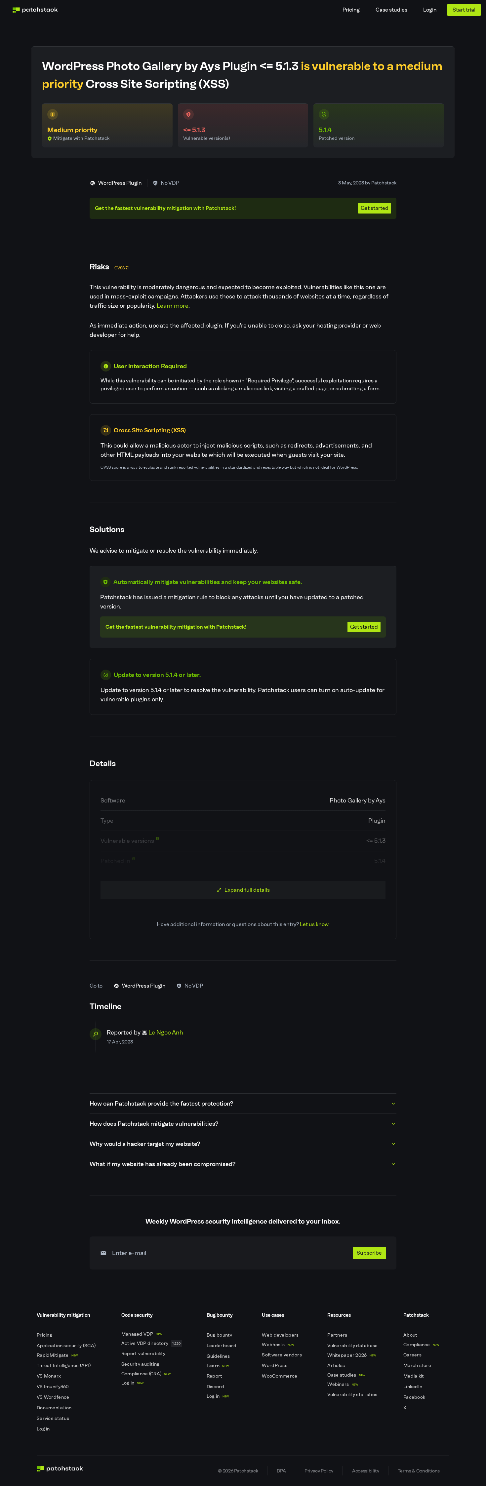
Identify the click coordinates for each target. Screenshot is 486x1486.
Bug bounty (220, 1335)
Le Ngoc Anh (165, 1032)
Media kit (414, 1376)
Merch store (417, 1365)
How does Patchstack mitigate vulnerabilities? (154, 1123)
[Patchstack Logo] (35, 10)
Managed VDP (141, 1334)
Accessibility (365, 1471)
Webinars (342, 1384)
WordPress (275, 1365)
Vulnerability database (353, 1346)
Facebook (414, 1397)
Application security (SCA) (67, 1346)
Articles (336, 1365)
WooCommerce (280, 1376)
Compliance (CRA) (146, 1374)
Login (430, 10)
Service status (53, 1418)
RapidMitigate (57, 1355)
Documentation (55, 1408)
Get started (374, 208)
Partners (337, 1335)
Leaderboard (222, 1346)
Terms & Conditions (419, 1471)
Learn (218, 1366)
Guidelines (219, 1356)
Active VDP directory (151, 1343)
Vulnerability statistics (352, 1394)
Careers (413, 1355)
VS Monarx (49, 1376)
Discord (216, 1386)
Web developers (281, 1335)
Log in (44, 1429)
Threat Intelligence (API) (64, 1365)
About (411, 1335)
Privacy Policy (318, 1471)
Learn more (172, 305)
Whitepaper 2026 (351, 1355)
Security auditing (141, 1364)
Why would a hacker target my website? (145, 1144)
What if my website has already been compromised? (162, 1164)
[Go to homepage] (60, 1470)
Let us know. (314, 924)
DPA (281, 1471)
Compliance (421, 1345)
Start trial (464, 10)
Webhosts (278, 1345)
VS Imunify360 (53, 1386)
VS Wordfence (53, 1397)
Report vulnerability (144, 1353)
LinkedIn (413, 1386)
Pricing (351, 10)
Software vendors (282, 1355)
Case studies (391, 10)
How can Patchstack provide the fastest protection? (161, 1103)
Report (215, 1376)
